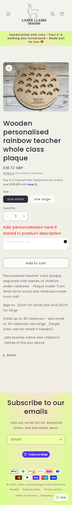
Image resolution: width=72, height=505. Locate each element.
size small (15, 199)
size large (42, 199)
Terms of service (26, 495)
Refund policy (32, 489)
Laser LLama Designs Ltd (33, 484)
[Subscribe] (60, 440)
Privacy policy (53, 489)
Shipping (8, 173)
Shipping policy (50, 495)
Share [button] (11, 355)
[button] (8, 14)
